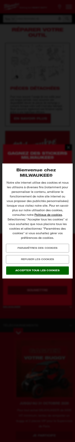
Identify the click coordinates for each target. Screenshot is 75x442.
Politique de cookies (48, 214)
